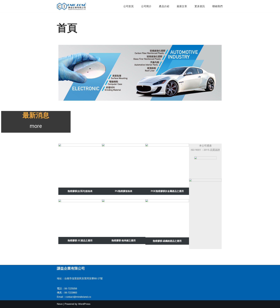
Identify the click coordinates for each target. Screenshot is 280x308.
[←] (71, 6)
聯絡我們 (217, 6)
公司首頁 (128, 6)
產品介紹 (164, 6)
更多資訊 (200, 6)
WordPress (84, 304)
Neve (60, 304)
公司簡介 (146, 6)
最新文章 (182, 6)
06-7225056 (70, 288)
